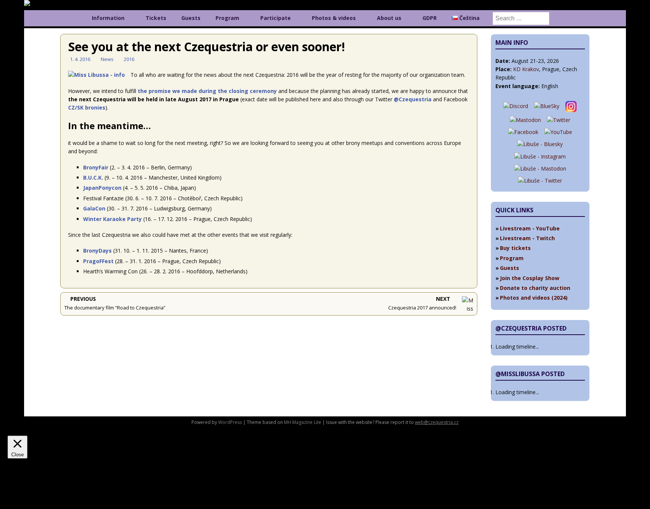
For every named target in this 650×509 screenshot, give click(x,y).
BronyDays (97, 250)
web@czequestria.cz (437, 422)
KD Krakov (526, 69)
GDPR (429, 17)
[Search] (521, 18)
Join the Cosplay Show (529, 278)
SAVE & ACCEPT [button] (27, 496)
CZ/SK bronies (86, 107)
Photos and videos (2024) (534, 297)
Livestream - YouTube (530, 228)
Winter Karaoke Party (112, 218)
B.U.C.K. (93, 177)
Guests (190, 17)
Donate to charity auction (535, 287)
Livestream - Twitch (527, 238)
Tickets (156, 17)
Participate (275, 17)
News (107, 59)
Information (108, 17)
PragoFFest (98, 261)
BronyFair (95, 167)
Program (227, 17)
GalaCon (94, 208)
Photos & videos (334, 17)
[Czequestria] (41, 4)
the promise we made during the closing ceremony (207, 90)
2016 (129, 59)
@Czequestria (412, 99)
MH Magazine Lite (302, 422)
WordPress (230, 422)
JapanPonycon (102, 187)
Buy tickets (515, 247)
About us (389, 17)
